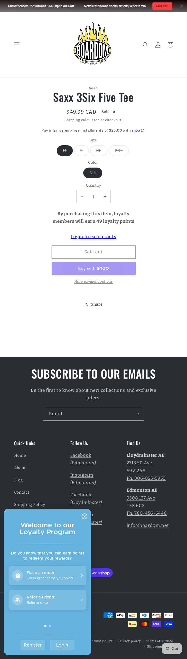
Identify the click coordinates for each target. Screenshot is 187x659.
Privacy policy (129, 641)
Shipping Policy (29, 504)
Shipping (72, 120)
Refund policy (101, 641)
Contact (21, 492)
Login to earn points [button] (93, 236)
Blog (18, 480)
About (20, 468)
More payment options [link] (93, 281)
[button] (17, 45)
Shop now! (162, 6)
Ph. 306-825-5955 (146, 478)
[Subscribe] (137, 414)
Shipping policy (160, 646)
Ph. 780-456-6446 (147, 513)
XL (101, 152)
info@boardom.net (148, 525)
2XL (122, 152)
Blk (95, 174)
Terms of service (159, 641)
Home (20, 455)
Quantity (93, 185)
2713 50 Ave (139, 463)
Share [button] (97, 304)
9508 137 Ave (141, 498)
